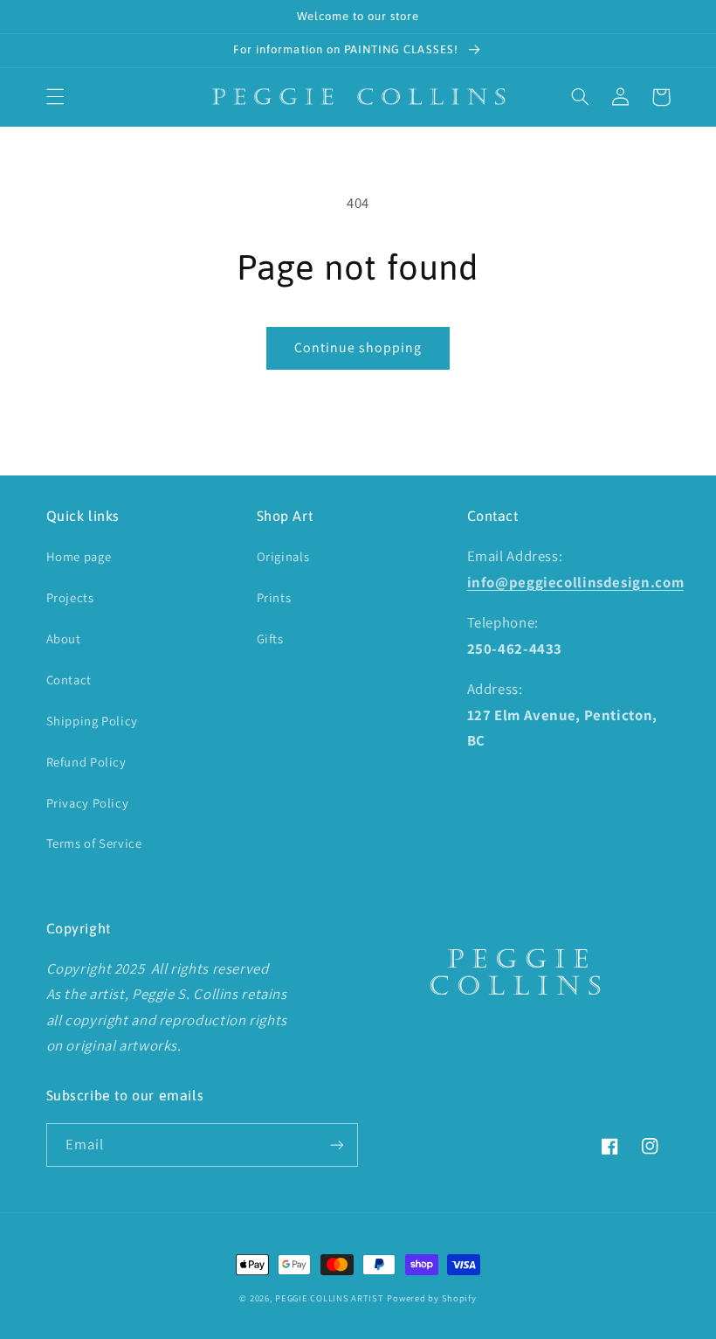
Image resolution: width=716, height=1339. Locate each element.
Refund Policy (86, 761)
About (63, 638)
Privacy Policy (87, 802)
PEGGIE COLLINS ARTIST (329, 1298)
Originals (283, 556)
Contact (69, 679)
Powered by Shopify (431, 1298)
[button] (55, 97)
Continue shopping (358, 347)
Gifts (270, 638)
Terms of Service (94, 843)
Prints (274, 597)
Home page (79, 556)
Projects (70, 597)
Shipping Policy (92, 720)
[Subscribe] (337, 1144)
